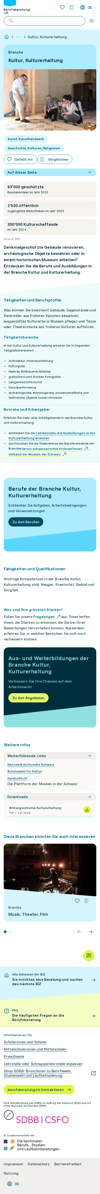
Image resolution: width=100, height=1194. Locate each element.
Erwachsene (14, 1056)
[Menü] (91, 20)
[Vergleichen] (87, 901)
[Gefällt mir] (77, 901)
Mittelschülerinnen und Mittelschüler (35, 1049)
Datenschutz (39, 1164)
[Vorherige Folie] (79, 931)
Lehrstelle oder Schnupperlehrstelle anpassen (43, 1064)
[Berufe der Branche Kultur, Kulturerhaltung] (50, 515)
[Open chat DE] (88, 955)
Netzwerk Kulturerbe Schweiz (30, 764)
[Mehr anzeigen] (18, 37)
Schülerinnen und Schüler (25, 1042)
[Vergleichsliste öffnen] (72, 7)
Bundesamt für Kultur (24, 771)
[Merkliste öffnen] (62, 7)
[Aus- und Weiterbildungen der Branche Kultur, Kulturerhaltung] (50, 687)
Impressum (13, 1164)
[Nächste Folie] (90, 931)
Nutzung (11, 1173)
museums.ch (17, 778)
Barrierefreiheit (67, 1164)
